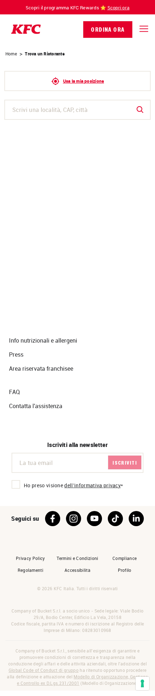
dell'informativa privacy (92, 485)
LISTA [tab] (39, 132)
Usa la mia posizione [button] (83, 81)
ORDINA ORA (107, 29)
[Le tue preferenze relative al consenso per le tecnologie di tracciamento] (142, 683)
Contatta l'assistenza (35, 406)
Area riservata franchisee (41, 368)
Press (16, 354)
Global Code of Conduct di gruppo (44, 670)
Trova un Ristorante (45, 54)
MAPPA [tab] (116, 132)
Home (11, 54)
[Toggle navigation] (144, 29)
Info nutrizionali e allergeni (43, 340)
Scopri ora (118, 7)
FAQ (14, 392)
